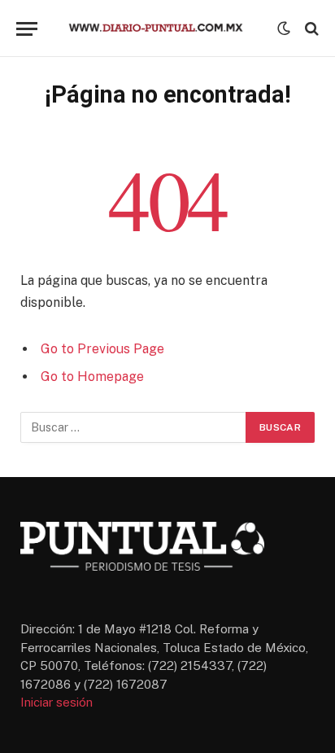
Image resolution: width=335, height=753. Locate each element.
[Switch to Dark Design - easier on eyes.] (283, 28)
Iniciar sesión (56, 702)
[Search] (310, 29)
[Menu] (26, 29)
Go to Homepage (92, 376)
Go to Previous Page (102, 349)
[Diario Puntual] (163, 28)
